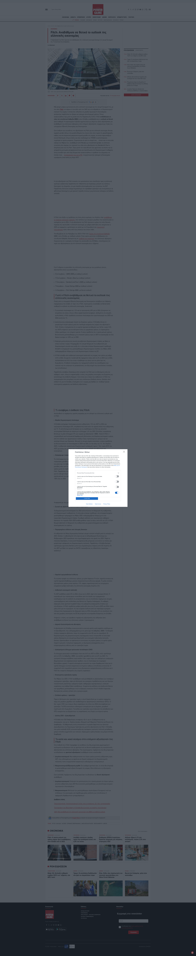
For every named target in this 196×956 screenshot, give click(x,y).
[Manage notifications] (192, 952)
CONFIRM (87, 498)
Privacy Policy (106, 504)
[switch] (117, 476)
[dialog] (98, 478)
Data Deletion (89, 504)
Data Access (98, 504)
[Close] (124, 452)
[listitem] (98, 473)
